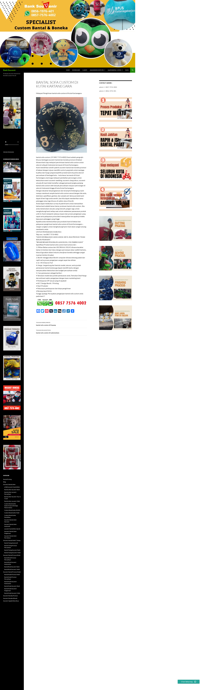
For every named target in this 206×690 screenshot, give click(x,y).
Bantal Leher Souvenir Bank (12, 489)
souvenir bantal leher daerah (12, 529)
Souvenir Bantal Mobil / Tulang (11, 540)
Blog (127, 70)
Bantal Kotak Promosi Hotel (12, 574)
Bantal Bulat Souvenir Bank (12, 567)
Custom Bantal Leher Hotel (11, 513)
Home (68, 70)
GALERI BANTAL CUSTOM (114, 70)
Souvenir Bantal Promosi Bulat (11, 555)
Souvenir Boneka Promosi (10, 596)
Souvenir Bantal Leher (9, 484)
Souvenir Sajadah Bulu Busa (11, 601)
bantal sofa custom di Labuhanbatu (47, 331)
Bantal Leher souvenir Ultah (12, 501)
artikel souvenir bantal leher (12, 487)
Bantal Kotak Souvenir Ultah (12, 593)
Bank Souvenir (9, 70)
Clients (85, 70)
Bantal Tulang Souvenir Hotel (12, 552)
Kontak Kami (76, 70)
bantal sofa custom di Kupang (46, 324)
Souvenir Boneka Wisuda (10, 598)
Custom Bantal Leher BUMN (12, 510)
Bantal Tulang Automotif (11, 543)
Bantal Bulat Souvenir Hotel (12, 569)
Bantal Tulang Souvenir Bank (12, 550)
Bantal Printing (7, 479)
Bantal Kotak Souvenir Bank (12, 586)
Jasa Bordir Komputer (97, 70)
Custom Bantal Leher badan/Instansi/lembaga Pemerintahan (11, 505)
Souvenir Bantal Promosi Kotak (12, 572)
